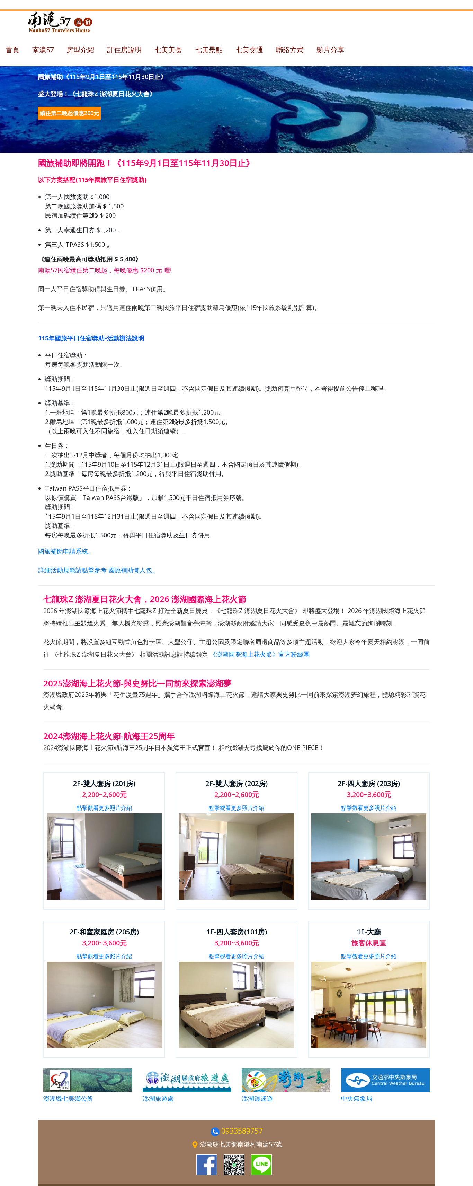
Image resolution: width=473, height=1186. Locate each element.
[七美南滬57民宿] (206, 1164)
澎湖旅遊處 (158, 1098)
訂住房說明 (124, 49)
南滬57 (43, 49)
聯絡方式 (290, 49)
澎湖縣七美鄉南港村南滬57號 (241, 1144)
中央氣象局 (356, 1098)
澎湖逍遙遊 (257, 1098)
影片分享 (330, 49)
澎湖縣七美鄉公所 (68, 1098)
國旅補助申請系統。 (66, 551)
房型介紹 (80, 49)
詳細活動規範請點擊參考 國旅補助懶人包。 (98, 570)
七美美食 (168, 49)
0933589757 (242, 1131)
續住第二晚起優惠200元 (69, 113)
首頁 (12, 49)
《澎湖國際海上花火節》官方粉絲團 (260, 654)
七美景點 (209, 49)
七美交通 (249, 49)
